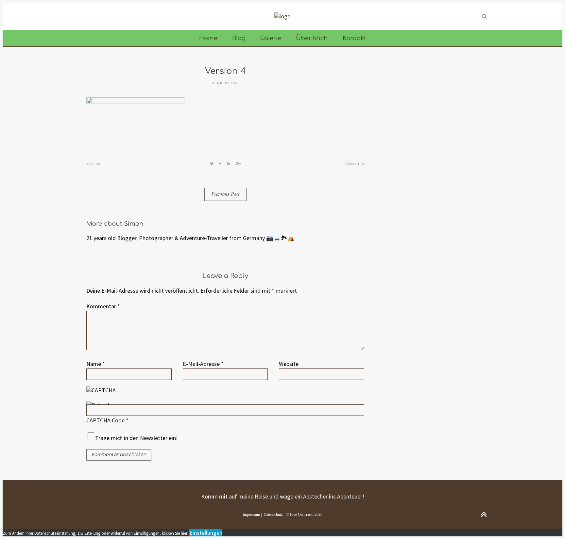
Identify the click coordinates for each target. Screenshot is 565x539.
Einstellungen (205, 532)
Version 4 (225, 71)
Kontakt (354, 38)
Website (289, 364)
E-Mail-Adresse (203, 364)
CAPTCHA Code (105, 420)
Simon (95, 163)
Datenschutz (273, 514)
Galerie (270, 38)
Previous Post (225, 194)
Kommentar (103, 306)
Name (95, 364)
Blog (239, 38)
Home (208, 38)
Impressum (251, 514)
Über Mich (312, 38)
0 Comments (355, 163)
